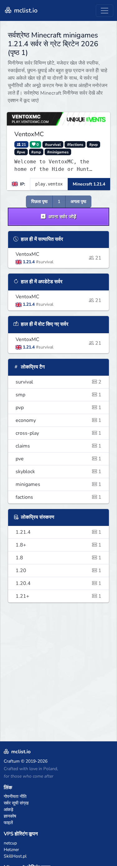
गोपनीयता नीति (15, 796)
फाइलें (8, 823)
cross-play (58, 433)
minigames (58, 484)
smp (58, 394)
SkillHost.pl (15, 856)
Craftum (12, 761)
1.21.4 (58, 532)
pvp (58, 407)
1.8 (58, 557)
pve (58, 458)
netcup (10, 843)
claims (58, 446)
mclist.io (24, 10)
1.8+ (58, 545)
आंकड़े (8, 810)
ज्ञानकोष (10, 816)
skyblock (58, 471)
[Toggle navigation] (104, 10)
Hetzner (11, 850)
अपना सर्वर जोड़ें (61, 217)
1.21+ (58, 596)
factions (58, 497)
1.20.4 (58, 583)
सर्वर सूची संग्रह (16, 803)
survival (58, 382)
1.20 (58, 570)
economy (58, 420)
